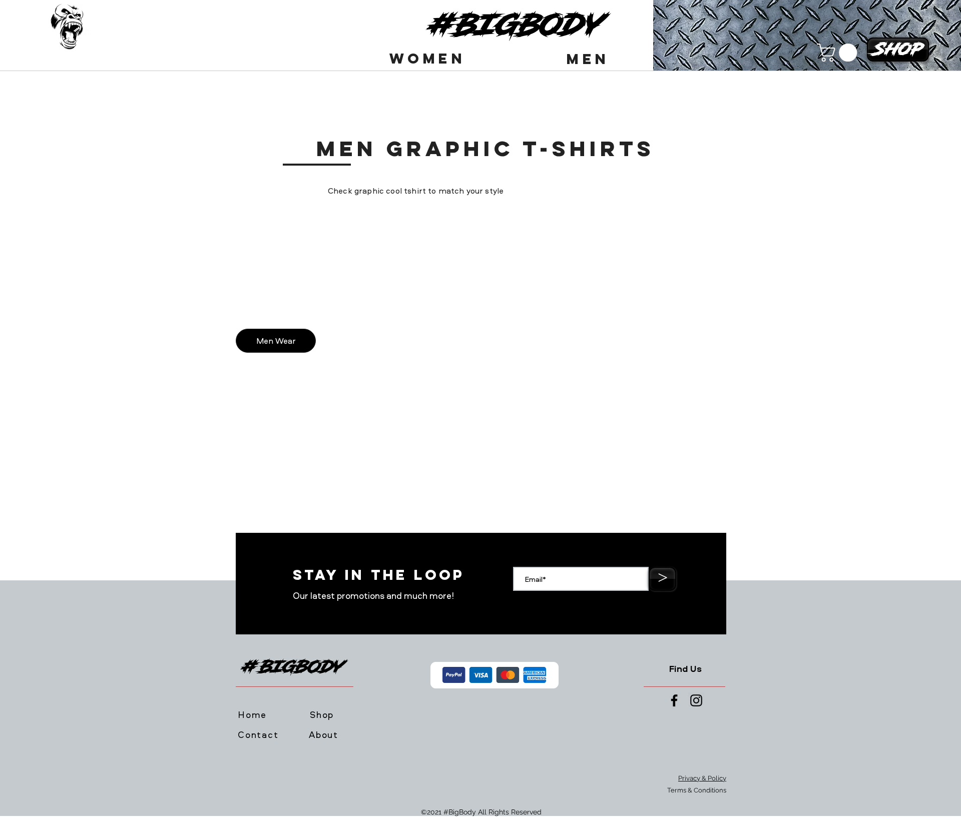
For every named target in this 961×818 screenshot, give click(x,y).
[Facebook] (674, 700)
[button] (428, 59)
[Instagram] (696, 700)
